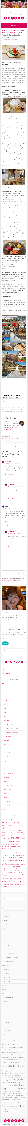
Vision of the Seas (22, 884)
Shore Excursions (10, 785)
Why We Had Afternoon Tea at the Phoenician (10, 439)
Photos (20, 857)
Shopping (6, 797)
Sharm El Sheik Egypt (9, 872)
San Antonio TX (21, 864)
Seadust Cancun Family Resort (14, 871)
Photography (7, 720)
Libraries (6, 704)
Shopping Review (6, 875)
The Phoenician (5, 411)
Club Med (11, 827)
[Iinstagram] (12, 18)
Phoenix (3, 409)
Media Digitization (13, 844)
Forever (20, 835)
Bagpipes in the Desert (20, 445)
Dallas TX (9, 830)
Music (5, 712)
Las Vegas (7, 841)
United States (17, 32)
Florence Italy (15, 835)
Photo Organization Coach (12, 728)
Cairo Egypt (16, 823)
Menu (15, 25)
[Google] (19, 662)
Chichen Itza (7, 827)
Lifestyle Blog (21, 407)
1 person (11, 474)
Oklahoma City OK (5, 853)
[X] (8, 662)
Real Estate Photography (12, 732)
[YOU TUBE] (23, 1120)
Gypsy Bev (8, 461)
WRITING (4, 809)
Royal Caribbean (9, 864)
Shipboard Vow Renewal (19, 872)
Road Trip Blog (19, 409)
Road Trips (5, 32)
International (7, 749)
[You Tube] (22, 18)
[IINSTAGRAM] (12, 1120)
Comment (19, 573)
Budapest (10, 822)
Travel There (19, 411)
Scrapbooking (9, 736)
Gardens (6, 700)
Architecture (7, 688)
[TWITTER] (9, 1120)
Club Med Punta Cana (18, 828)
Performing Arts (7, 716)
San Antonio (14, 864)
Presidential (7, 753)
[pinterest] (19, 18)
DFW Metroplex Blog (16, 830)
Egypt (3, 835)
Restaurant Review (10, 409)
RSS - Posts (4, 669)
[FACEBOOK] (5, 1120)
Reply (6, 479)
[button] (10, 320)
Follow (5, 643)
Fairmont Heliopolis (9, 835)
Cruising (6, 781)
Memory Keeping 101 (8, 849)
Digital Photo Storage (11, 832)
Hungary (7, 838)
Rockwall (4, 765)
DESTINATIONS (8, 30)
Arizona (7, 407)
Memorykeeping (7, 846)
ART (3, 30)
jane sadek (14, 12)
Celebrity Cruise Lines (11, 825)
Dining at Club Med (20, 832)
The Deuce (15, 878)
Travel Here (9, 882)
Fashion (5, 696)
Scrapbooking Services (17, 868)
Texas (21, 875)
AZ (10, 407)
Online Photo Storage (14, 853)
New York (16, 851)
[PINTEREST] (19, 1120)
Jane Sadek (14, 39)
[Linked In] (15, 18)
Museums (6, 708)
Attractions (6, 777)
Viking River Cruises (8, 884)
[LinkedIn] (14, 662)
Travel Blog (12, 411)
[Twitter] (9, 18)
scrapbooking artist (6, 868)
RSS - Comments (6, 673)
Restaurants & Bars (19, 30)
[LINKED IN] (16, 1120)
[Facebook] (5, 18)
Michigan (11, 851)
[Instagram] (11, 662)
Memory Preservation (19, 849)
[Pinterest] (16, 662)
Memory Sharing (5, 851)
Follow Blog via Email (14, 629)
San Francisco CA (4, 866)
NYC (19, 851)
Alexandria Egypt (5, 819)
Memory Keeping (6, 761)
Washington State (5, 886)
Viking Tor (16, 884)
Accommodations (8, 773)
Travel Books (7, 801)
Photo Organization (10, 724)
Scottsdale (10, 866)
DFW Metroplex (7, 744)
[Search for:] (14, 650)
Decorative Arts (7, 692)
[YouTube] (22, 662)
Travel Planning (7, 805)
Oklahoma (22, 851)
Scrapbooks (4, 871)
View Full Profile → (6, 619)
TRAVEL (11, 32)
